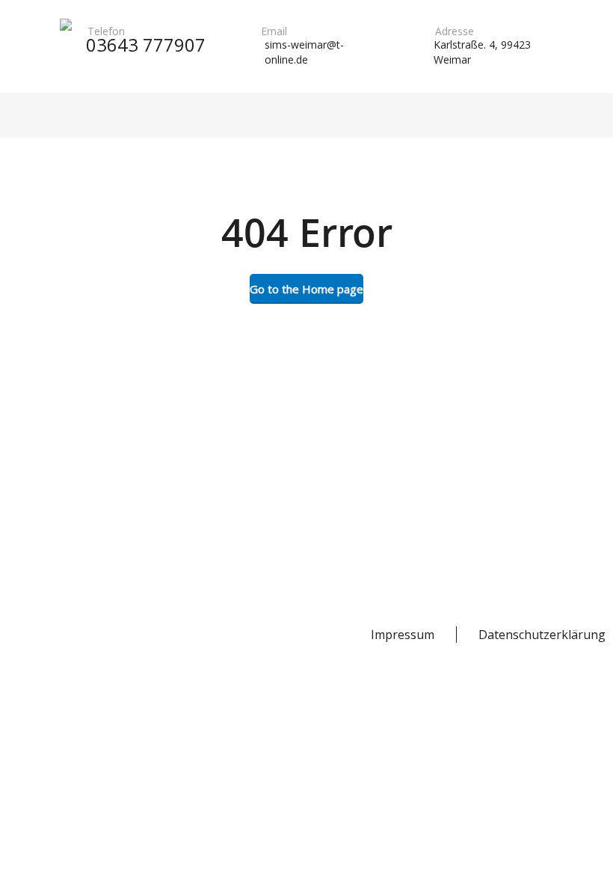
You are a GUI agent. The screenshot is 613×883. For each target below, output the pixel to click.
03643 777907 (146, 44)
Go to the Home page (306, 288)
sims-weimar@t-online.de (304, 52)
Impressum (402, 634)
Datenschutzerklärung (542, 634)
